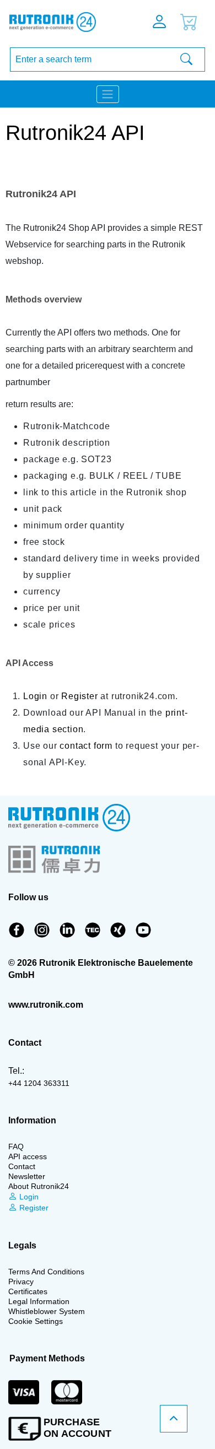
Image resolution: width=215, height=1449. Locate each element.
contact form (86, 745)
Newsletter (26, 1176)
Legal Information (38, 1301)
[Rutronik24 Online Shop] (64, 22)
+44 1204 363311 (38, 1083)
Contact (21, 1166)
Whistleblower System (46, 1311)
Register (79, 696)
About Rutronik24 (38, 1186)
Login (35, 696)
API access (27, 1156)
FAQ (16, 1146)
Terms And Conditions (46, 1271)
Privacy (21, 1281)
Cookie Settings (35, 1321)
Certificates (27, 1291)
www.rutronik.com (45, 1004)
